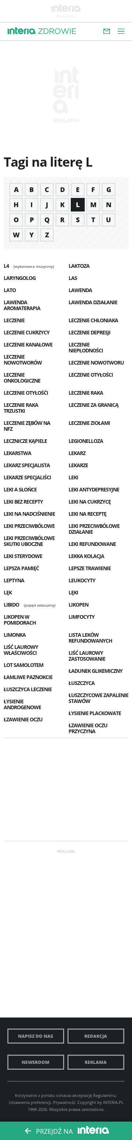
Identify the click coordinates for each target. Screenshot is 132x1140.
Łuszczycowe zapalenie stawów (98, 698)
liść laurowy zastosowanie (87, 655)
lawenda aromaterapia (22, 305)
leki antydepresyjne (94, 489)
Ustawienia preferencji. (30, 1102)
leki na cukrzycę (90, 501)
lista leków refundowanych (90, 637)
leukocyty (82, 580)
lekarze (78, 465)
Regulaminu (104, 1095)
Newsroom (36, 1062)
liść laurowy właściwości (21, 649)
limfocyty (82, 616)
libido (11, 604)
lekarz (77, 453)
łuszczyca (82, 682)
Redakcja (95, 1036)
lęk (8, 592)
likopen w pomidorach (20, 619)
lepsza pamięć (21, 568)
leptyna (14, 580)
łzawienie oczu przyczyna (88, 728)
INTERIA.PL (113, 1102)
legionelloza (86, 440)
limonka (15, 634)
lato (10, 290)
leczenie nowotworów (23, 359)
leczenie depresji (89, 332)
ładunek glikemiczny (95, 670)
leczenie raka (86, 392)
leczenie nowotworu (96, 362)
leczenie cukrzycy (27, 332)
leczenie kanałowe (28, 344)
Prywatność (64, 1102)
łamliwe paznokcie (28, 677)
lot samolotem (23, 664)
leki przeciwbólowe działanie (94, 528)
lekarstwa (17, 453)
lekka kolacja (86, 556)
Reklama (96, 1062)
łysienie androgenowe (22, 704)
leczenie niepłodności (86, 347)
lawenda (80, 290)
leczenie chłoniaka (93, 320)
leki (73, 477)
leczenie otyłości (91, 374)
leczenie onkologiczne (22, 377)
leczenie (14, 320)
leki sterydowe (23, 556)
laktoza (79, 265)
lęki (73, 592)
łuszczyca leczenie (28, 689)
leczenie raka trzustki (21, 407)
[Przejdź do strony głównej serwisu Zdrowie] (57, 31)
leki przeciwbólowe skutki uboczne (29, 541)
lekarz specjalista (27, 465)
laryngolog (20, 277)
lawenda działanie (93, 302)
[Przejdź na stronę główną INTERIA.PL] (21, 31)
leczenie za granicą (93, 404)
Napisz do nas (35, 1036)
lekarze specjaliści (27, 477)
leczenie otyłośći (26, 392)
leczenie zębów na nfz (27, 425)
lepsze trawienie (90, 568)
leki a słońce (20, 489)
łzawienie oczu (23, 719)
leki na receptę (87, 513)
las (73, 277)
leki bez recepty (23, 501)
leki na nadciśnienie (29, 513)
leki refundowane (92, 543)
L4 (6, 265)
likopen (78, 604)
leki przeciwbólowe (29, 525)
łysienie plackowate (95, 713)
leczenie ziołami (89, 422)
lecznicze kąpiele (25, 440)
